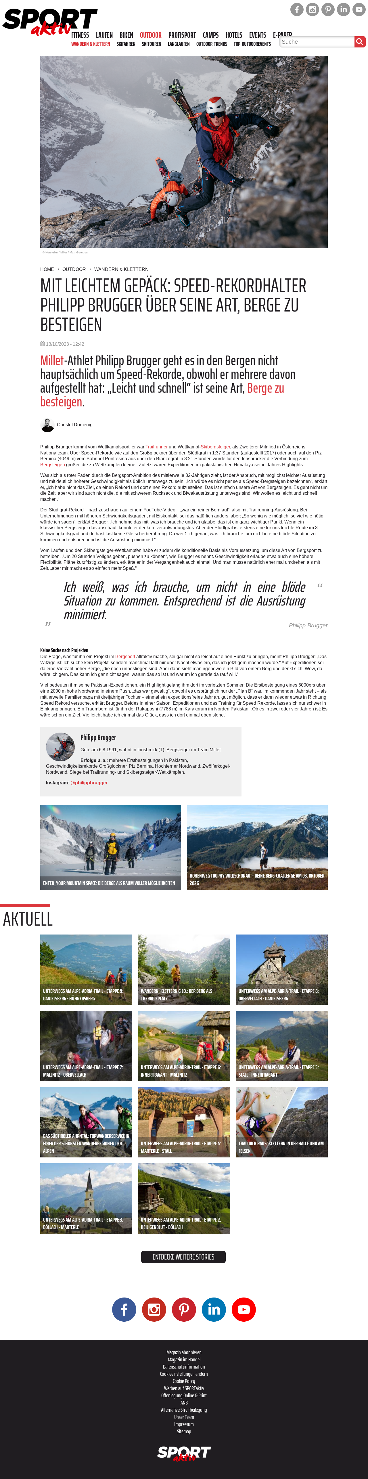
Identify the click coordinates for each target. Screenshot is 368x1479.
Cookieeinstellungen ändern (184, 1373)
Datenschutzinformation (184, 1366)
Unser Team (184, 1416)
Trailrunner (156, 446)
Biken (126, 35)
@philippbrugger (89, 782)
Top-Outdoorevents (252, 43)
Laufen (104, 35)
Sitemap (184, 1431)
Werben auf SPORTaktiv (184, 1388)
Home (47, 269)
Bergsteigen (52, 464)
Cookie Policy (184, 1381)
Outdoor (151, 35)
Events (257, 35)
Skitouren (151, 43)
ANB (184, 1402)
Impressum (184, 1424)
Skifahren (126, 43)
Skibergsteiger (215, 446)
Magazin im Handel (184, 1359)
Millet (52, 360)
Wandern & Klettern (90, 43)
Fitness (80, 35)
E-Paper (282, 35)
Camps (211, 35)
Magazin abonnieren (184, 1352)
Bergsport (125, 656)
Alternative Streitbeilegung (184, 1409)
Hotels (234, 35)
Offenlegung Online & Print (184, 1395)
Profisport (182, 35)
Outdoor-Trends (211, 43)
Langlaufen (179, 43)
